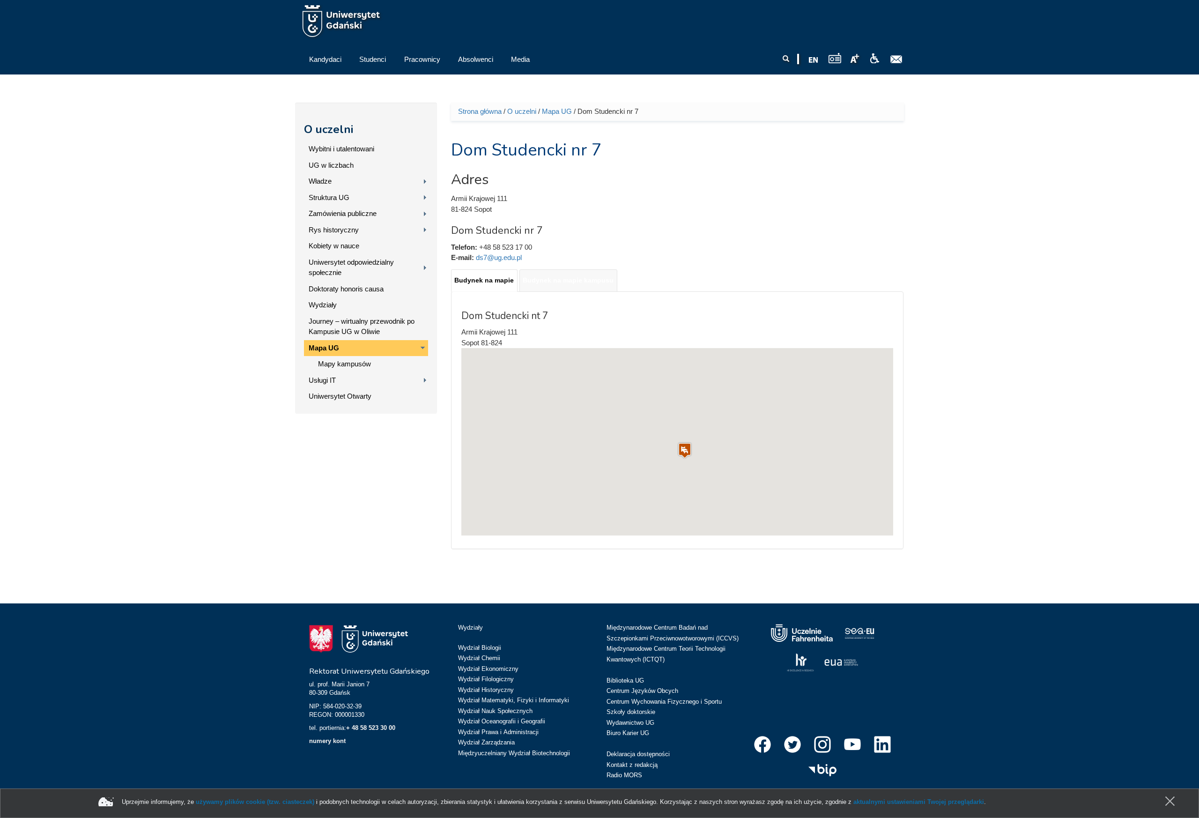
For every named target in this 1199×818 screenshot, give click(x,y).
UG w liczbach (331, 165)
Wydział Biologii (479, 647)
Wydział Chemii (479, 658)
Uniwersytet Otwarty (340, 396)
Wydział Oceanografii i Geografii (501, 721)
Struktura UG (329, 197)
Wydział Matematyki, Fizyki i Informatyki (513, 700)
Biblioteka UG (625, 680)
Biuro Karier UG (628, 732)
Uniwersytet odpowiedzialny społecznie (351, 267)
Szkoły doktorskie (631, 711)
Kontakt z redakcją (632, 764)
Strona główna (480, 111)
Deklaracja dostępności (638, 754)
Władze (320, 181)
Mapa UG (324, 348)
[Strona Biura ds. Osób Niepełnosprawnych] (874, 58)
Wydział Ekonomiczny (488, 668)
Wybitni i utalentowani (341, 149)
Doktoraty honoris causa (346, 289)
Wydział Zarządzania (486, 742)
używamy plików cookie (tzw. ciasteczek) (255, 801)
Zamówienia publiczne (343, 213)
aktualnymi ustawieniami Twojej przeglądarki (918, 801)
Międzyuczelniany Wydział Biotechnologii (514, 753)
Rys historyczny (334, 230)
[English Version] (813, 59)
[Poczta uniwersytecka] (896, 59)
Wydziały (323, 305)
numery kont (327, 740)
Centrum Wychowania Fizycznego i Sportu (664, 701)
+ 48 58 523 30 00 (370, 727)
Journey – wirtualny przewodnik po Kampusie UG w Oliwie (361, 326)
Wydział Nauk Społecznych (495, 710)
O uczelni (328, 129)
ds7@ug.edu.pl (499, 257)
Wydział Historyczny (486, 689)
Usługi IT (322, 380)
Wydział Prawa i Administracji (498, 732)
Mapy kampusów (344, 364)
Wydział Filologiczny (486, 679)
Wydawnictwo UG (630, 722)
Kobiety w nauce (334, 246)
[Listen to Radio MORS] (835, 57)
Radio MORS (624, 775)
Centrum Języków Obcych (642, 690)
